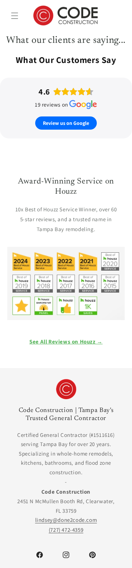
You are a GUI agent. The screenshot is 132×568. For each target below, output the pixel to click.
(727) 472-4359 (66, 529)
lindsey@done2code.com (66, 519)
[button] (15, 16)
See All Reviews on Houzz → (66, 341)
